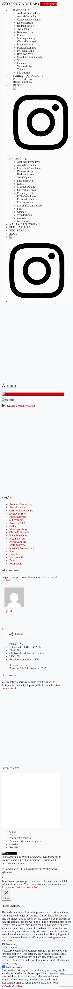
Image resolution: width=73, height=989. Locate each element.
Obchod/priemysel (19, 532)
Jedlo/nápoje (16, 519)
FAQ (12, 834)
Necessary (11, 944)
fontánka (30, 405)
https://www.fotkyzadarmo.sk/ (41, 856)
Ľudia (12, 526)
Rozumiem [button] (32, 887)
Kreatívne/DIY (17, 523)
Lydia (8, 611)
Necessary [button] (7, 940)
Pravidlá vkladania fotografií (25, 841)
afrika (14, 405)
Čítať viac (20, 887)
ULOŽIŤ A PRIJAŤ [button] (13, 985)
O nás (12, 831)
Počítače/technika (18, 535)
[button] (48, 4)
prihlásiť (6, 580)
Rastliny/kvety (17, 544)
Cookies (13, 844)
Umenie (13, 554)
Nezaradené (15, 563)
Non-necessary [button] (10, 963)
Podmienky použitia (20, 838)
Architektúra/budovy (20, 504)
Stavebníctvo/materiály (22, 548)
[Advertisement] (36, 342)
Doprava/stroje (17, 513)
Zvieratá (13, 560)
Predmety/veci (17, 538)
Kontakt (13, 847)
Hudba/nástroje (17, 516)
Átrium (21, 405)
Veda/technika (17, 557)
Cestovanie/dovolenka (21, 510)
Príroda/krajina (17, 541)
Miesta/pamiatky (18, 529)
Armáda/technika (18, 507)
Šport (12, 551)
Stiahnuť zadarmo (19, 665)
